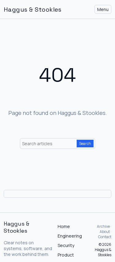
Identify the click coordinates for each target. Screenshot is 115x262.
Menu (103, 9)
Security (66, 245)
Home (64, 226)
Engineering (70, 236)
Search (85, 143)
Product (66, 255)
